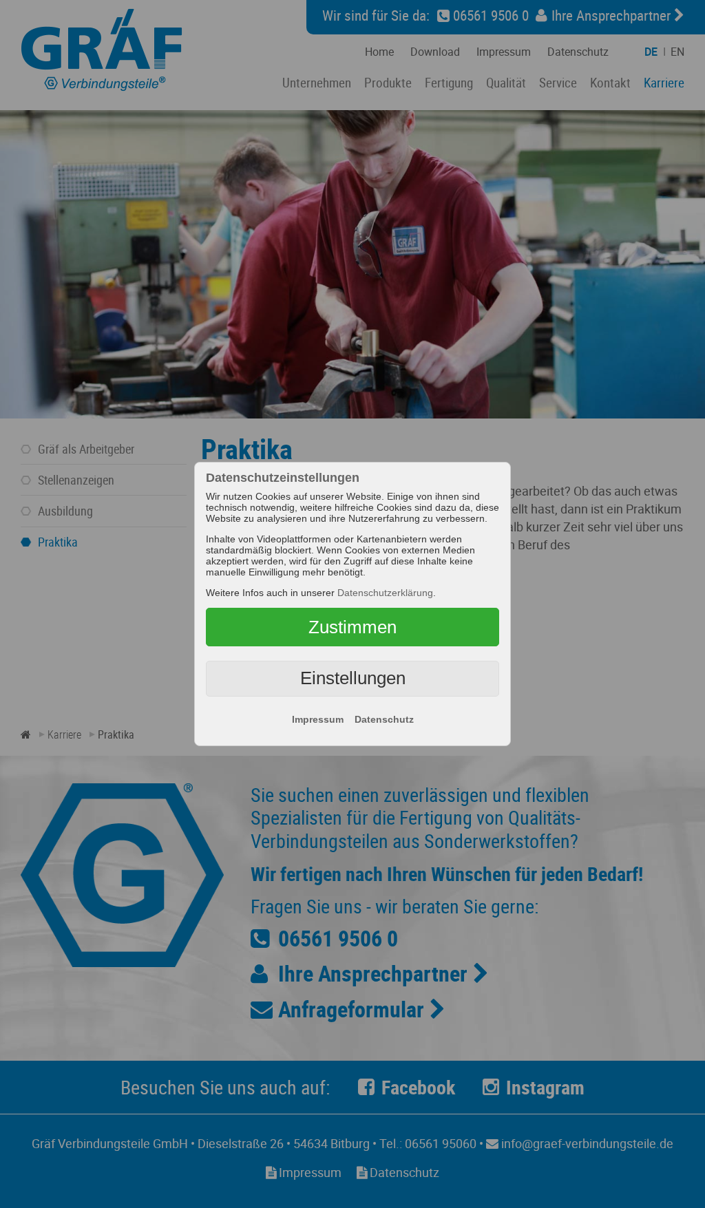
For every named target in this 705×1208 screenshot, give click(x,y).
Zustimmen (352, 627)
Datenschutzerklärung (385, 592)
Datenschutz (384, 719)
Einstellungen (353, 678)
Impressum (318, 719)
